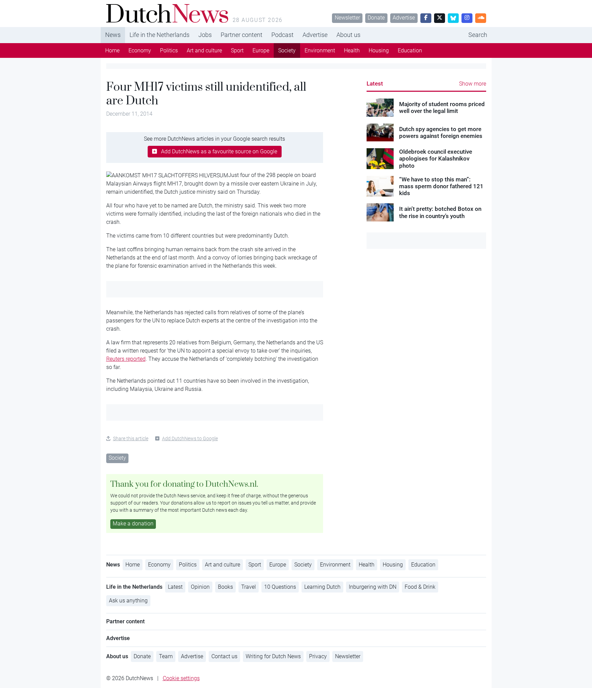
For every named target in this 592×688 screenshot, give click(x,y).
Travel (248, 587)
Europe (260, 50)
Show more (472, 83)
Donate (376, 17)
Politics (169, 50)
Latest (375, 83)
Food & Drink (420, 587)
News (113, 34)
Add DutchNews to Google (190, 438)
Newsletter (347, 17)
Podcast (282, 34)
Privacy (318, 656)
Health (352, 50)
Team (166, 656)
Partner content (241, 34)
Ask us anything (128, 600)
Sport (237, 50)
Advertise (404, 17)
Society (287, 50)
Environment (320, 50)
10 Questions (280, 587)
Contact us (224, 656)
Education (410, 50)
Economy (139, 50)
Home (112, 50)
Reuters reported (126, 359)
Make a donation (133, 523)
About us (348, 34)
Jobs (205, 34)
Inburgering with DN (372, 587)
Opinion (200, 587)
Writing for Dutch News (273, 656)
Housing (379, 50)
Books (225, 587)
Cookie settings (181, 678)
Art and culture (204, 50)
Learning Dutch (322, 587)
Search (477, 34)
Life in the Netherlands (159, 34)
